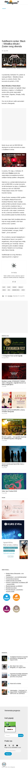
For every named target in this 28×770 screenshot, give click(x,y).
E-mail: (19, 747)
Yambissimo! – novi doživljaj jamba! (16, 577)
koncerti (14, 287)
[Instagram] (15, 281)
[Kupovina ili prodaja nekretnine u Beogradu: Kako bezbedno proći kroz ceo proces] (4, 675)
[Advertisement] (14, 24)
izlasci (8, 287)
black (4, 287)
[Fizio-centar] (15, 549)
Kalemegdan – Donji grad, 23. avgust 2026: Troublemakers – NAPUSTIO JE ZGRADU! (18, 692)
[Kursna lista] (13, 509)
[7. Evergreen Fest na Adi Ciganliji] (14, 346)
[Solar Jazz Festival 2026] (14, 481)
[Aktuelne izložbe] (16, 609)
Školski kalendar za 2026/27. (14, 586)
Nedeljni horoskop (11, 588)
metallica (21, 287)
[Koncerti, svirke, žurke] (6, 609)
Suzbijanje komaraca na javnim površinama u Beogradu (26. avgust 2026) (19, 658)
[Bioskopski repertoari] (6, 597)
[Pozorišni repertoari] (16, 597)
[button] (2, 2)
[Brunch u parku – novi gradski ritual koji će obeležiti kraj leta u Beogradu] (14, 427)
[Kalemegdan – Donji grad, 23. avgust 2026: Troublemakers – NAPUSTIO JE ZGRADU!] (4, 692)
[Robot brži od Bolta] (4, 683)
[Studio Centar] (10, 724)
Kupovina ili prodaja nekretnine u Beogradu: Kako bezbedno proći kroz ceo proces (19, 675)
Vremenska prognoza (12, 579)
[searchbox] (11, 735)
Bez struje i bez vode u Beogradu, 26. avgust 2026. (18, 666)
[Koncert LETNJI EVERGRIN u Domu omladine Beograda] (14, 400)
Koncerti (4, 8)
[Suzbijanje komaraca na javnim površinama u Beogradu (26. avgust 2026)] (4, 658)
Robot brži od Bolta (15, 683)
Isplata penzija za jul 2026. (13, 580)
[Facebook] (13, 281)
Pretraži (21, 735)
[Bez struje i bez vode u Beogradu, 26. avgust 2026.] (4, 667)
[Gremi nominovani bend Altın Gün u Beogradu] (14, 454)
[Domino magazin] (10, 729)
